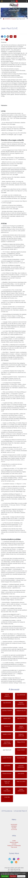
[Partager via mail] (8, 36)
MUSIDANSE (14, 824)
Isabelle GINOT (7, 718)
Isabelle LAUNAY (7, 734)
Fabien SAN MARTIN (7, 782)
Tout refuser (13, 876)
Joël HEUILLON (21, 718)
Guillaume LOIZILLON (21, 735)
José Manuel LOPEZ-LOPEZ (7, 742)
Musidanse (14, 10)
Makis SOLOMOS (21, 781)
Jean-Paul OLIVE (7, 750)
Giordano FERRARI (7, 710)
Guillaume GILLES (21, 710)
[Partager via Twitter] (5, 36)
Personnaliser (21, 876)
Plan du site (14, 847)
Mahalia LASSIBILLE (21, 727)
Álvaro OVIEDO (21, 750)
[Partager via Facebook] (2, 36)
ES (14, 1)
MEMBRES (7, 19)
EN (11, 1)
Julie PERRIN (7, 765)
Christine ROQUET (7, 773)
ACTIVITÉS (14, 829)
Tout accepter (5, 876)
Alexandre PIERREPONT (21, 766)
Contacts (14, 844)
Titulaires (13, 19)
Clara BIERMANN (21, 694)
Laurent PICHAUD (7, 757)
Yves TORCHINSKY (7, 790)
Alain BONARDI (7, 702)
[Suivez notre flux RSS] (16, 862)
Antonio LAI (7, 726)
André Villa (7, 797)
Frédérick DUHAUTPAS (21, 703)
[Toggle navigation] (2, 1)
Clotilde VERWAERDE (21, 790)
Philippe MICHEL (21, 742)
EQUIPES (14, 828)
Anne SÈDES (21, 773)
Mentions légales (14, 842)
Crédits (14, 840)
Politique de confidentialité (14, 845)
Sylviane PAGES (21, 757)
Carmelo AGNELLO (7, 695)
